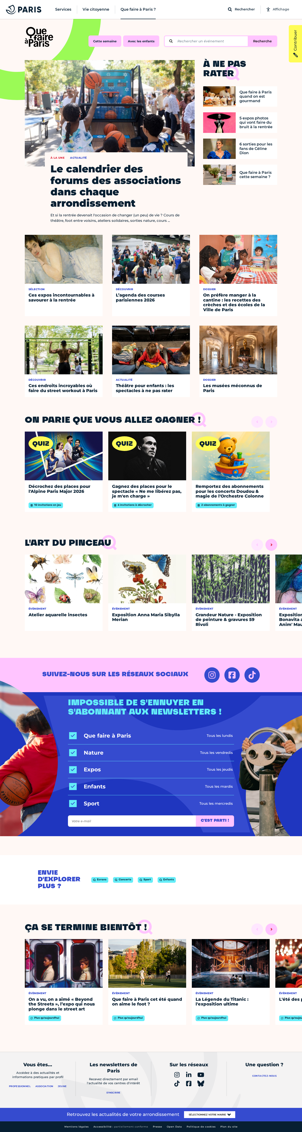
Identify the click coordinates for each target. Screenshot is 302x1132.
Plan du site (229, 1126)
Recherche (262, 41)
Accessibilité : (120, 1126)
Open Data (174, 1126)
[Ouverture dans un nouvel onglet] (212, 675)
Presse (157, 1126)
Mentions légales (76, 1126)
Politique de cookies (201, 1126)
